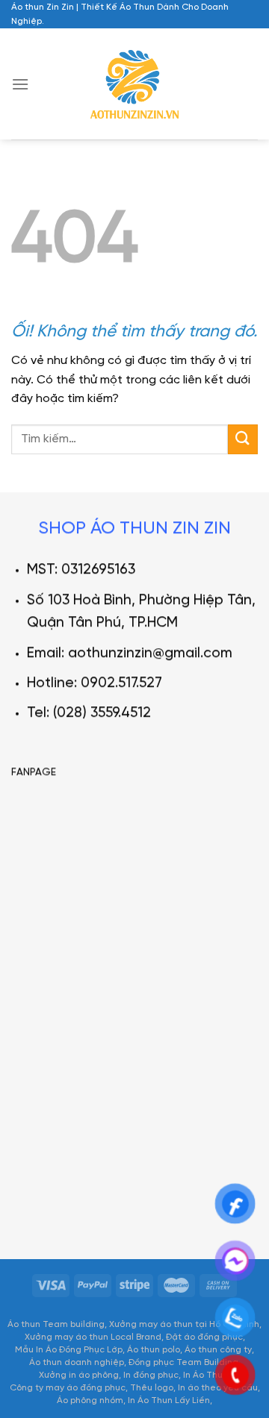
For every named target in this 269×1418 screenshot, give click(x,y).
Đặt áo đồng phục (204, 1337)
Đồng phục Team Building (183, 1362)
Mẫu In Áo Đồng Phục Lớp (69, 1350)
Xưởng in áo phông (79, 1375)
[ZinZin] (134, 84)
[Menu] (20, 84)
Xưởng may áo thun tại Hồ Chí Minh (184, 1324)
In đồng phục (151, 1375)
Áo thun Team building (56, 1324)
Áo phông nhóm (90, 1400)
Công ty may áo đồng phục (68, 1388)
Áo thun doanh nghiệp (76, 1362)
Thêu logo (151, 1388)
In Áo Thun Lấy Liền (169, 1400)
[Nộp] (243, 439)
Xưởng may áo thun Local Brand (93, 1337)
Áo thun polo (153, 1350)
